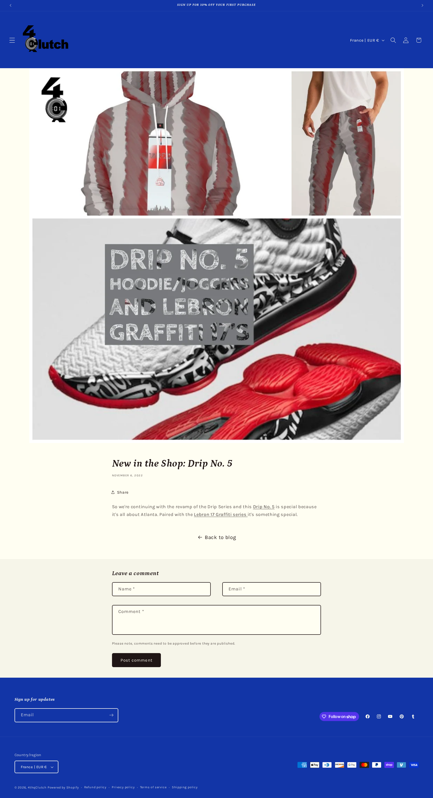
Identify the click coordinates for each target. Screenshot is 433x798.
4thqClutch (37, 787)
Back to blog (220, 537)
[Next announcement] (422, 5)
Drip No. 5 (264, 506)
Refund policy (95, 787)
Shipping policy (185, 787)
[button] (12, 40)
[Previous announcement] (10, 5)
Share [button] (123, 492)
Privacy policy (123, 787)
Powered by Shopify (63, 787)
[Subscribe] (111, 715)
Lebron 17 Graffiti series (221, 514)
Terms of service (153, 787)
